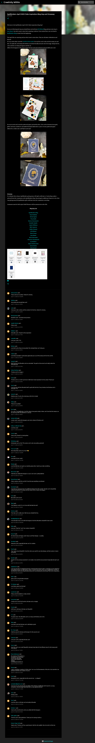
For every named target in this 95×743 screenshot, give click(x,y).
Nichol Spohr (33, 216)
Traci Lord (13, 448)
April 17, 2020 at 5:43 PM (17, 390)
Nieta (12, 622)
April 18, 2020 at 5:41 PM (17, 563)
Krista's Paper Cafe (15, 723)
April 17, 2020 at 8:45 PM (17, 429)
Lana (12, 495)
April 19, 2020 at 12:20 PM (17, 588)
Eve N (12, 409)
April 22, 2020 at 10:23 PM (17, 704)
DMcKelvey (13, 441)
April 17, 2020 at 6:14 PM (17, 398)
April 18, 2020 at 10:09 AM (17, 522)
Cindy (12, 377)
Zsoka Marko (33, 245)
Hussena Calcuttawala (33, 239)
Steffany (13, 300)
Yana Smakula (33, 214)
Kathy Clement (33, 229)
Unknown (13, 637)
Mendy (12, 464)
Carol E (12, 433)
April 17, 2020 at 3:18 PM (17, 357)
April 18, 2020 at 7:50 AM (17, 507)
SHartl (12, 549)
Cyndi (12, 676)
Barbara (13, 346)
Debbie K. (13, 330)
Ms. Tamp (13, 630)
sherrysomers (14, 292)
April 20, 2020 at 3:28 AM (17, 633)
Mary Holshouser (15, 654)
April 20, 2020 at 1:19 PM (17, 650)
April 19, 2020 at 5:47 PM (17, 611)
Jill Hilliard (40, 29)
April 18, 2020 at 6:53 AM (17, 499)
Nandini (13, 557)
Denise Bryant (14, 479)
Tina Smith (33, 219)
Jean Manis (10, 31)
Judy (12, 308)
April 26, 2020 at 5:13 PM (17, 727)
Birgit (12, 503)
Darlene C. (13, 708)
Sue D (12, 700)
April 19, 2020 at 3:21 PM (17, 603)
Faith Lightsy (14, 715)
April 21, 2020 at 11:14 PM (17, 689)
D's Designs (13, 584)
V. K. (12, 614)
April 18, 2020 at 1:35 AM (17, 483)
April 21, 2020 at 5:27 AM (17, 672)
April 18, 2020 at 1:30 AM (17, 475)
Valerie (12, 353)
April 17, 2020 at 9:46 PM (17, 445)
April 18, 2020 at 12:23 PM (17, 537)
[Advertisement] (68, 55)
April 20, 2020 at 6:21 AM (17, 641)
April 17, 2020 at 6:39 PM (17, 405)
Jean (12, 692)
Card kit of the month (28, 41)
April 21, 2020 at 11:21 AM (17, 680)
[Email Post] (8, 281)
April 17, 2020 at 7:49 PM (17, 414)
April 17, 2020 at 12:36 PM (17, 296)
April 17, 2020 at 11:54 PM (17, 468)
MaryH (12, 667)
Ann (12, 456)
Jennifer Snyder (33, 223)
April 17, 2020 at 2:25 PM (17, 342)
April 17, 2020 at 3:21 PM (17, 366)
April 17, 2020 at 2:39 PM (17, 350)
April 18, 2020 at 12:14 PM (17, 530)
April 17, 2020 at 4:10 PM (17, 381)
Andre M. (13, 394)
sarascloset (13, 599)
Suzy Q (12, 645)
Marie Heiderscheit (33, 243)
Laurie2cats (13, 591)
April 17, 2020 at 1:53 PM (17, 319)
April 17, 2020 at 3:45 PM (17, 374)
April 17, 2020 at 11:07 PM (17, 460)
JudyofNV (13, 338)
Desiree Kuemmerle (33, 221)
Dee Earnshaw (14, 315)
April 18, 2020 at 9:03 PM (17, 572)
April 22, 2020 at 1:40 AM (17, 696)
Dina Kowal (33, 247)
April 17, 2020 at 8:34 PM (17, 422)
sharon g (13, 511)
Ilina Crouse (33, 233)
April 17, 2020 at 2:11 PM (17, 334)
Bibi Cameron (33, 227)
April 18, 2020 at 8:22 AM (17, 514)
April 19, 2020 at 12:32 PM (17, 595)
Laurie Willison (33, 225)
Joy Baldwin (33, 241)
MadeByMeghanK (15, 518)
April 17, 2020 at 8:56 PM (17, 437)
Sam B (12, 385)
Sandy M (13, 361)
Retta (12, 526)
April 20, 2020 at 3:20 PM (17, 663)
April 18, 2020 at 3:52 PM (17, 545)
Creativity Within (12, 2)
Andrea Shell (14, 418)
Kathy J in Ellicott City (16, 425)
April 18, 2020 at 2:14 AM (17, 492)
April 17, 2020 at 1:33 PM (17, 311)
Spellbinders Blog (11, 33)
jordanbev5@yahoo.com (17, 684)
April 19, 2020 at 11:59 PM (17, 626)
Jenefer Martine (14, 323)
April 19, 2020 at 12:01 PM (17, 580)
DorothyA (13, 541)
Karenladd (13, 487)
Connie (12, 607)
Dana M (13, 533)
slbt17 (12, 576)
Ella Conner (13, 471)
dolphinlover (14, 566)
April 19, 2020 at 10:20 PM (17, 618)
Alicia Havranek (33, 237)
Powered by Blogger (48, 741)
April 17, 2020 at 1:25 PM (17, 304)
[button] (8, 18)
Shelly (12, 401)
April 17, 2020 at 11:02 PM (17, 452)
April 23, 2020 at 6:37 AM (17, 711)
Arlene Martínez (14, 370)
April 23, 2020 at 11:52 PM (17, 719)
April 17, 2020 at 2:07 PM (17, 327)
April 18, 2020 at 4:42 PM (17, 554)
